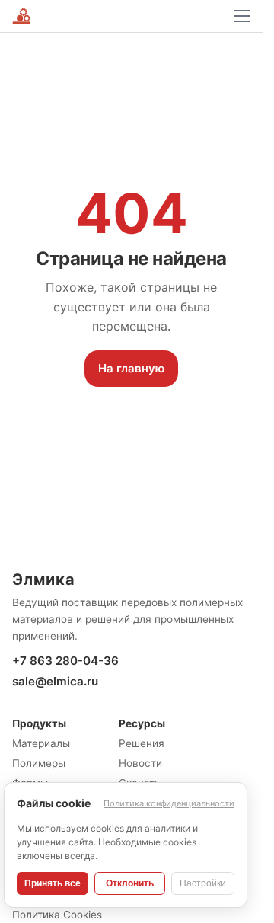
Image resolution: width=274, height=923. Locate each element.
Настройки (203, 883)
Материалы (41, 743)
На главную (131, 368)
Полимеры (38, 763)
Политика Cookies (57, 915)
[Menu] (242, 16)
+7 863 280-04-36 (65, 660)
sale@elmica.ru (55, 681)
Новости (140, 763)
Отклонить (130, 883)
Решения (141, 743)
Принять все (52, 883)
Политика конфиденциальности (169, 803)
